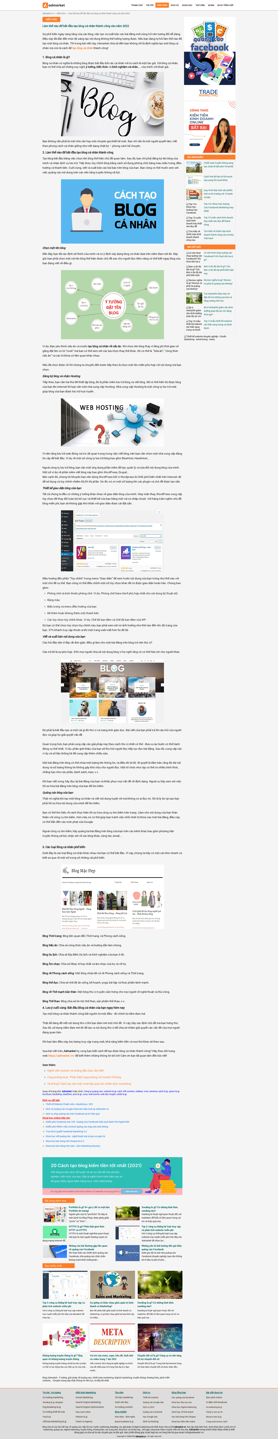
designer (59, 1402)
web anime (93, 1094)
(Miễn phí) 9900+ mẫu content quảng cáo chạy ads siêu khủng (77, 1126)
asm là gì (77, 1094)
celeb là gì (122, 1094)
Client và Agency (84, 1421)
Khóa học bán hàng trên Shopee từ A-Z (65, 1141)
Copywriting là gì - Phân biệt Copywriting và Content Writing (84, 1077)
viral (146, 1091)
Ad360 (211, 5)
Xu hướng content (124, 1407)
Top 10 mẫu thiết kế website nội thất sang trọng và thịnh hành (218, 324)
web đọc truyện (108, 1094)
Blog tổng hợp (225, 5)
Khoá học (187, 5)
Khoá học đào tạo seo (182, 1402)
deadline (67, 1094)
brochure (46, 1094)
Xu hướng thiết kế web (54, 1411)
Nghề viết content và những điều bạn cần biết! (75, 1070)
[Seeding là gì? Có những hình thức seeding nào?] (128, 1219)
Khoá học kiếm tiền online (183, 1421)
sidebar (139, 1091)
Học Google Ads (150, 1416)
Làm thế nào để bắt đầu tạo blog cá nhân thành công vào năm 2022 (99, 13)
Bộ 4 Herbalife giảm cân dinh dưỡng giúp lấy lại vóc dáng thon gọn (218, 311)
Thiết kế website (150, 1397)
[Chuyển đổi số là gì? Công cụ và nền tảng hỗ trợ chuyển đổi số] (160, 1352)
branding (114, 1427)
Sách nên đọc (121, 1402)
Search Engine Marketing (88, 1402)
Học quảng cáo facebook (183, 1397)
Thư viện (200, 5)
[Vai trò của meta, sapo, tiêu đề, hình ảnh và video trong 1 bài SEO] (113, 1352)
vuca (85, 1094)
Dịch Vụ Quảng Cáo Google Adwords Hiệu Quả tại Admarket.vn (77, 1109)
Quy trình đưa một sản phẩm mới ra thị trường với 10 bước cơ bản (218, 194)
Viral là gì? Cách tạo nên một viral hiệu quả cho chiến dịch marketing (89, 1083)
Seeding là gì (48, 1402)
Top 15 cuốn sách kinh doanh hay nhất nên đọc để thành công (218, 221)
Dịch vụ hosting (150, 1421)
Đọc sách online (214, 1397)
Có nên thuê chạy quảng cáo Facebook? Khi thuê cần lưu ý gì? (218, 256)
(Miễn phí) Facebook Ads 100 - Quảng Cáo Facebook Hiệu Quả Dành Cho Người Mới (87, 1121)
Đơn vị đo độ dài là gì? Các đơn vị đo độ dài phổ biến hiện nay (219, 270)
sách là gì (163, 1091)
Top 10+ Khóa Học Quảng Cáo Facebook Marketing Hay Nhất (218, 207)
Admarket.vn (48, 13)
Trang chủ (137, 5)
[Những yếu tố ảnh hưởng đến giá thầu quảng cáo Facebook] (128, 1260)
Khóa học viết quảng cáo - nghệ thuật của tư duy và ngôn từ (75, 1136)
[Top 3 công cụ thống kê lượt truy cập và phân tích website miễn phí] (128, 1238)
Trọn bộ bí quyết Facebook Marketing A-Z (66, 1131)
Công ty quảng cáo (93, 1091)
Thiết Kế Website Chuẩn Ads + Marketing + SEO (69, 1104)
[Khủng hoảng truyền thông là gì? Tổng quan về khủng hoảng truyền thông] (65, 1352)
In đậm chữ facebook (216, 1402)
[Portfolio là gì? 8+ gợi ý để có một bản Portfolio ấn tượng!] (55, 1221)
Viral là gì (47, 1416)
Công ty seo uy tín (214, 1411)
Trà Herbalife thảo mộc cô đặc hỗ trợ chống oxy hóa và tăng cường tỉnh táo (218, 297)
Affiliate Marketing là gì (54, 1421)
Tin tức (150, 5)
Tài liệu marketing (124, 1397)
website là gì (110, 1091)
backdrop (57, 1094)
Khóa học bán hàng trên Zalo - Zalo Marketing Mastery (73, 1145)
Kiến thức (162, 5)
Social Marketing (84, 1397)
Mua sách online (83, 1411)
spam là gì (174, 1091)
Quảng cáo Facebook (152, 1411)
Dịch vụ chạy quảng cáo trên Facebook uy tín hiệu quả (73, 1113)
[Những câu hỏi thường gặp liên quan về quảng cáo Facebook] (55, 1257)
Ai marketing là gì (214, 1407)
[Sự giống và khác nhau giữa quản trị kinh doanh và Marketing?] (113, 1300)
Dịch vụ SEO (148, 1407)
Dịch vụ (175, 5)
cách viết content (125, 1091)
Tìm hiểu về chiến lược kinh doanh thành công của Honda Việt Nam (219, 235)
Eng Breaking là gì (52, 1407)
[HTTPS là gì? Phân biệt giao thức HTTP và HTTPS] (55, 1237)
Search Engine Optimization (90, 1407)
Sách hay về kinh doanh (182, 1411)
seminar (153, 1091)
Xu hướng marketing (53, 1397)
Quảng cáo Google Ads (153, 1402)
